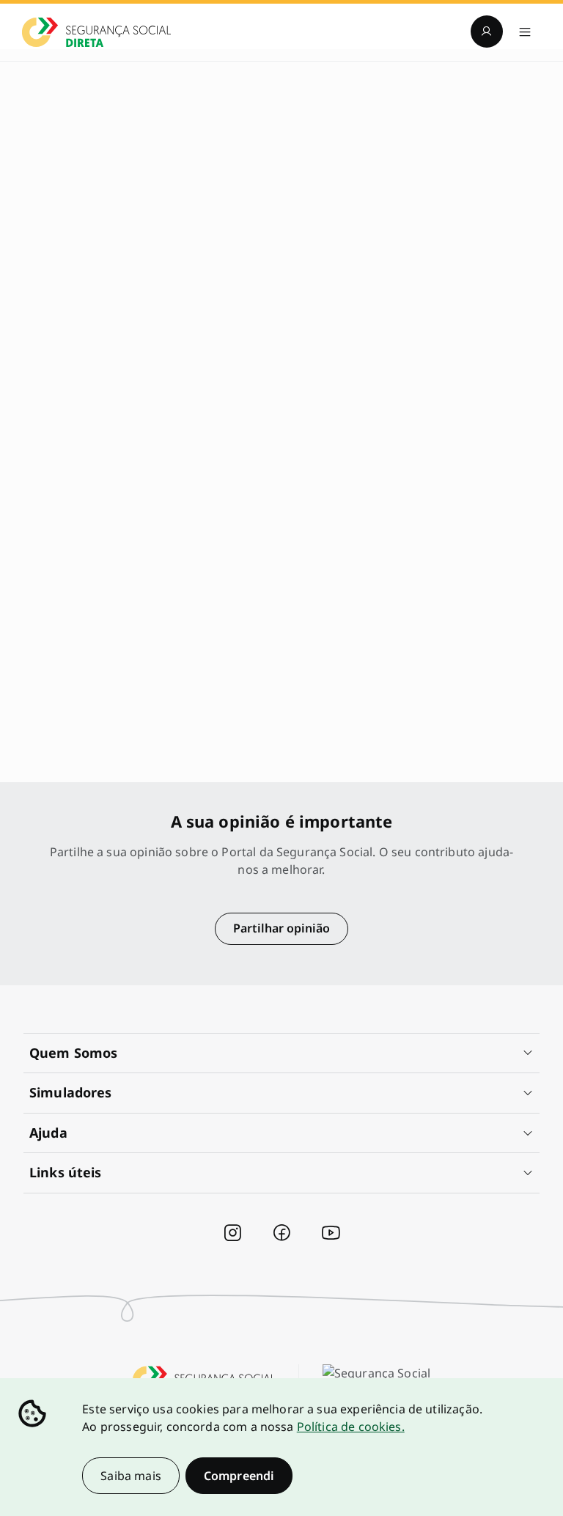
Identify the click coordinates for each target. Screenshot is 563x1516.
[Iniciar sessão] (487, 31)
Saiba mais (130, 1476)
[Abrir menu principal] (525, 31)
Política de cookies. (351, 1427)
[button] (281, 1053)
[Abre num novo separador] (232, 1233)
